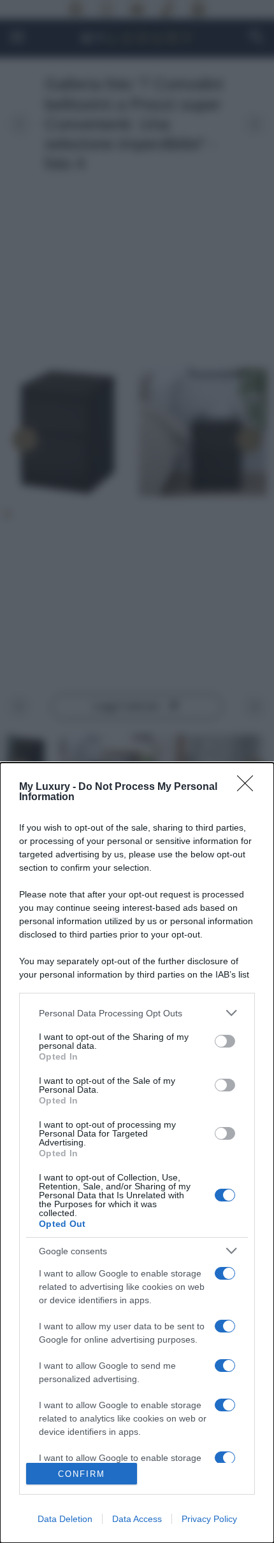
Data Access (137, 1519)
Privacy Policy (209, 1519)
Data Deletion (65, 1519)
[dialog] (137, 1153)
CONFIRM (81, 1474)
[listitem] (137, 1013)
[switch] (225, 1041)
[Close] (249, 787)
